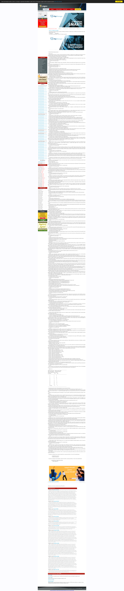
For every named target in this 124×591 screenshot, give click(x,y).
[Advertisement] (42, 42)
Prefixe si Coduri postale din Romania (59, 590)
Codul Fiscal (40, 58)
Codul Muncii (41, 66)
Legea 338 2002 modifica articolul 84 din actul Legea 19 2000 (42, 154)
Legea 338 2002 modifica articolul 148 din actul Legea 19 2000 (42, 118)
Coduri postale (52, 590)
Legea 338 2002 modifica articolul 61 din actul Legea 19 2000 (42, 146)
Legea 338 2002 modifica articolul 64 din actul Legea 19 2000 (42, 147)
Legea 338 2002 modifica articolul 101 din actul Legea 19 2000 (42, 158)
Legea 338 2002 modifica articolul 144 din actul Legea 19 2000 (42, 117)
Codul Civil (40, 65)
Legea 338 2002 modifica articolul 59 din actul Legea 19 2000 (42, 144)
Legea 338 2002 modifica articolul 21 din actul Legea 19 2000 (42, 95)
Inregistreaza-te (43, 16)
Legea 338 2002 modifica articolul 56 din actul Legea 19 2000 (42, 91)
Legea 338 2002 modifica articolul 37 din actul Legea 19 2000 (42, 101)
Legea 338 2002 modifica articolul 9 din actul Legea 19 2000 (42, 90)
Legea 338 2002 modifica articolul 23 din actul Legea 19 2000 (42, 96)
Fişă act (60, 28)
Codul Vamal (40, 68)
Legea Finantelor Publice (42, 63)
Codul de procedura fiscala (42, 59)
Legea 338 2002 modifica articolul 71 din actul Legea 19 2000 (42, 149)
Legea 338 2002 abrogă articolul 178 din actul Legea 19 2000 (42, 130)
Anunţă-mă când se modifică (53, 28)
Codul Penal (40, 67)
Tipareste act (79, 28)
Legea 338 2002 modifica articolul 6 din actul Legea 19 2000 (42, 88)
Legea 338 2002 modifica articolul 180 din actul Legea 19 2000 (42, 131)
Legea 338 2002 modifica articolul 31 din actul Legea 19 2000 (42, 99)
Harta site (41, 588)
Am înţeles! (119, 1)
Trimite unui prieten (72, 28)
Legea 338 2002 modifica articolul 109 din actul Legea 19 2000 (42, 110)
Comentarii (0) (66, 28)
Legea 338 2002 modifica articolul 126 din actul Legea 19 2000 (42, 112)
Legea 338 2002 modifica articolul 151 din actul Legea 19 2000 (42, 122)
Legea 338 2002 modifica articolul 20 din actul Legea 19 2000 (42, 93)
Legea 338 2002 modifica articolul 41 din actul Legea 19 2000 (42, 104)
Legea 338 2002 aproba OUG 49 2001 (42, 85)
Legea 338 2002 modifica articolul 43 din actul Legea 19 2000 (42, 106)
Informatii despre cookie (50, 588)
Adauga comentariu (82, 481)
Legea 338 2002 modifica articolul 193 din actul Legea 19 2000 (42, 136)
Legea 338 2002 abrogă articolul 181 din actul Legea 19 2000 (42, 133)
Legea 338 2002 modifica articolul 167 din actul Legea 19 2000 (42, 126)
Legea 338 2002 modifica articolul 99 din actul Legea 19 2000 (42, 157)
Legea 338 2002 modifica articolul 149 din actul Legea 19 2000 (42, 120)
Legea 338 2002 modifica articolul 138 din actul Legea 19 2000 (42, 115)
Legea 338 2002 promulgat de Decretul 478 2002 (41, 163)
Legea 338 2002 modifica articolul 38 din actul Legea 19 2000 (42, 102)
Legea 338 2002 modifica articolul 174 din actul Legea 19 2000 (42, 128)
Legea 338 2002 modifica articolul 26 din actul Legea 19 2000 (42, 98)
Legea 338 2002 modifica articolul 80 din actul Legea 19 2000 (42, 152)
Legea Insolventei (41, 64)
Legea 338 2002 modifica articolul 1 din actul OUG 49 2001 (42, 87)
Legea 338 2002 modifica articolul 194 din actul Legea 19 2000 (42, 107)
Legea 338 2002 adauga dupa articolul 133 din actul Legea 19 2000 (42, 114)
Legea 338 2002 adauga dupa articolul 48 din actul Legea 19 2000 (42, 141)
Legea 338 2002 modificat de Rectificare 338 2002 (41, 161)
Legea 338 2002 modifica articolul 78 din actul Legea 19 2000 (42, 150)
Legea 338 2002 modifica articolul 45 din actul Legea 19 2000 (42, 139)
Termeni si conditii (45, 588)
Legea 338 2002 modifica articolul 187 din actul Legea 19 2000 (42, 134)
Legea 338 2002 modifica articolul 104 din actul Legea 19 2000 (42, 109)
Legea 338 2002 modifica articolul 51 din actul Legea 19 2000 (42, 142)
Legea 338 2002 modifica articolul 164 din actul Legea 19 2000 (42, 125)
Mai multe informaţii (58, 1)
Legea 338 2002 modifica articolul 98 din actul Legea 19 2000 (42, 155)
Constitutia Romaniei (42, 69)
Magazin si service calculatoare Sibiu (69, 590)
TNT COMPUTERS (79, 588)
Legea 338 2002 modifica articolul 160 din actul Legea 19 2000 (42, 123)
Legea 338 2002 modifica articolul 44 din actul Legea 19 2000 (42, 138)
